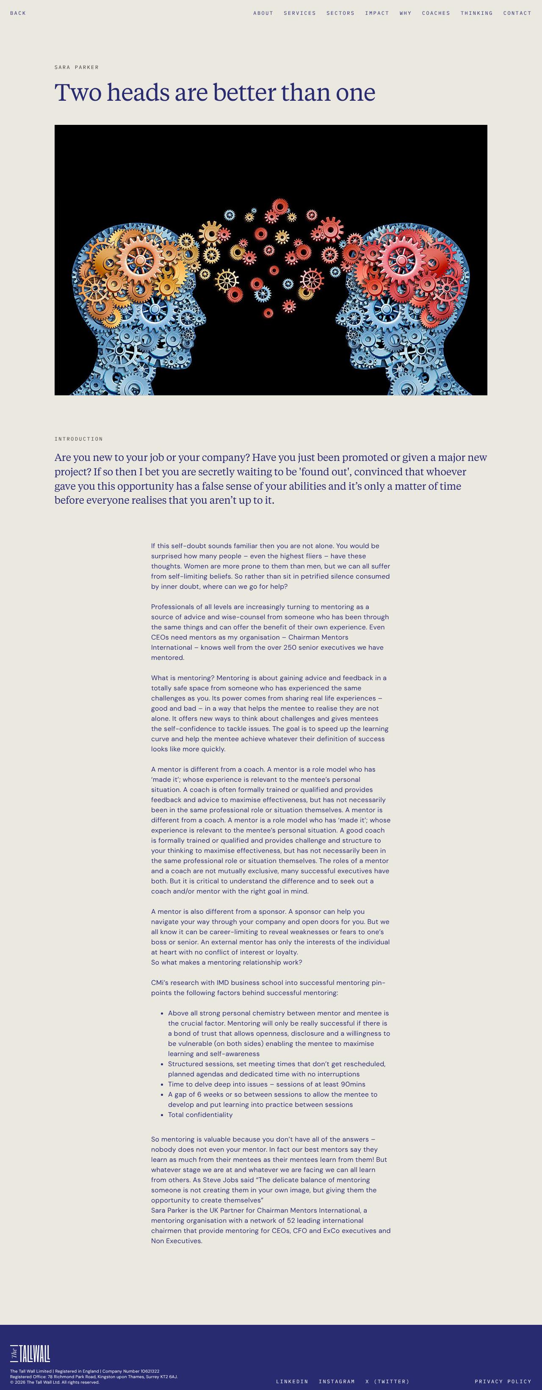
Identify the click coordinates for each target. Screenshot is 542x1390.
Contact (517, 13)
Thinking (477, 13)
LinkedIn (292, 1382)
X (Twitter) (387, 1382)
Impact (377, 13)
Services (300, 13)
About (263, 13)
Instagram (337, 1382)
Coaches (436, 13)
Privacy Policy (503, 1382)
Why (406, 13)
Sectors (340, 13)
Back (18, 13)
